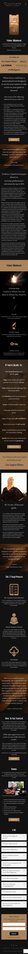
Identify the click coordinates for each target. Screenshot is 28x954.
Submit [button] (14, 933)
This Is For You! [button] (14, 446)
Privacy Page (14, 948)
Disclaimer (22, 948)
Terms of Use (6, 948)
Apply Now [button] (14, 139)
